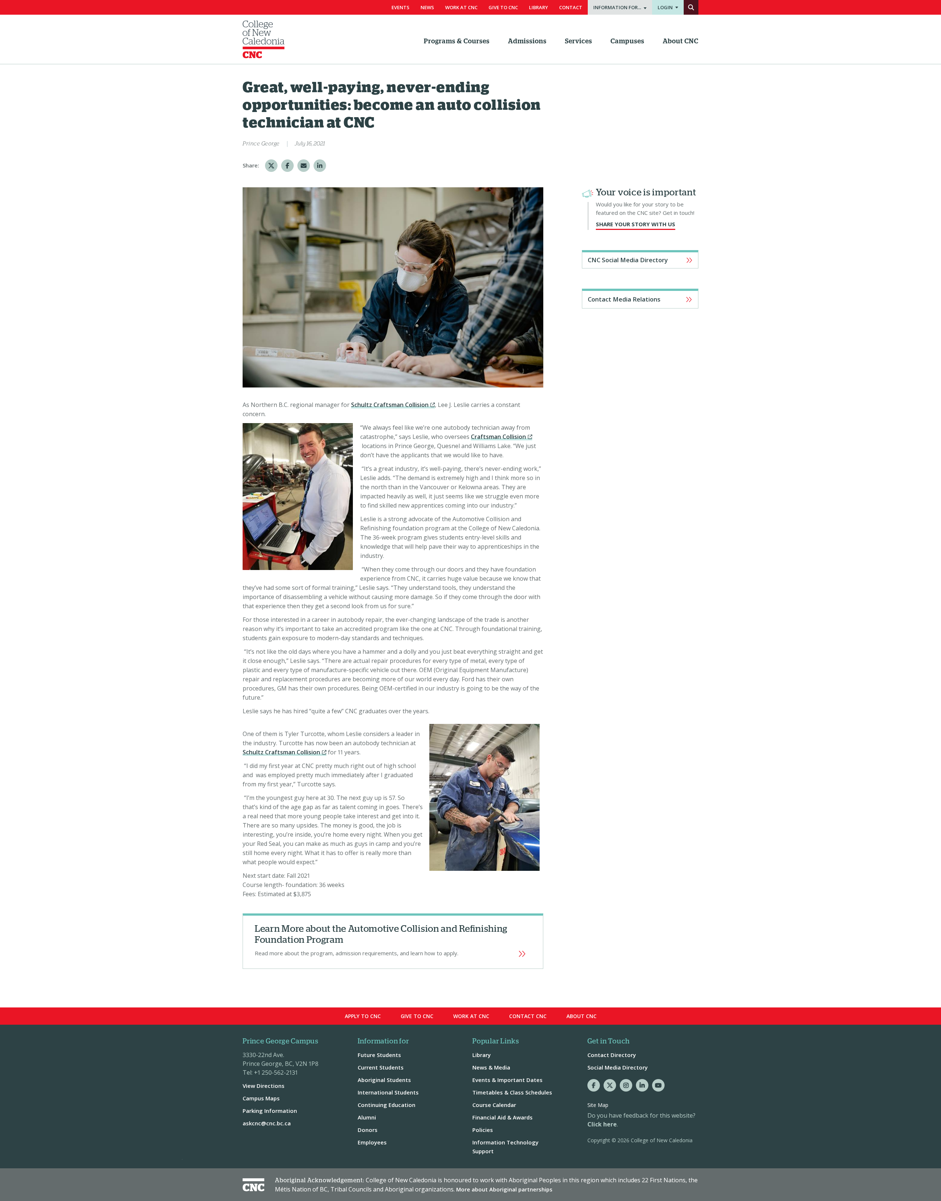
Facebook (593, 1085)
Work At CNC (461, 7)
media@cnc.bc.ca (640, 299)
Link (393, 941)
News (427, 7)
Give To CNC (503, 7)
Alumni (367, 1117)
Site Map (597, 1104)
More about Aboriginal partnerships (504, 1189)
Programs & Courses (457, 41)
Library (538, 7)
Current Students (381, 1067)
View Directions (264, 1085)
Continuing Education (386, 1104)
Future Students (379, 1054)
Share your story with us (635, 224)
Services (578, 41)
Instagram (626, 1085)
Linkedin (642, 1085)
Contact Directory (611, 1054)
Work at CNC (471, 1016)
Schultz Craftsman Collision (390, 404)
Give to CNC (417, 1016)
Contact (570, 7)
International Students (388, 1092)
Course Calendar (494, 1104)
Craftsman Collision (498, 436)
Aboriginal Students (384, 1079)
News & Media (491, 1067)
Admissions (527, 41)
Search (691, 7)
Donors (368, 1129)
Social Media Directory (617, 1067)
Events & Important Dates (507, 1079)
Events (400, 7)
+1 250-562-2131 (276, 1072)
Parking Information (270, 1110)
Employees (372, 1142)
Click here (602, 1124)
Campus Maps (261, 1098)
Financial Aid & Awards (502, 1117)
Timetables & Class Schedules (512, 1092)
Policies (482, 1129)
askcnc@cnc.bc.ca (267, 1123)
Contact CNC (528, 1016)
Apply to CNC (363, 1016)
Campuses (627, 41)
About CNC (680, 41)
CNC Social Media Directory (628, 260)
